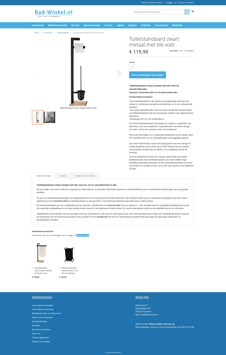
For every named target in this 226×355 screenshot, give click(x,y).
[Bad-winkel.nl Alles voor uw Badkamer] (53, 13)
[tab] (44, 176)
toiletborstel (102, 217)
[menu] (113, 25)
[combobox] (161, 12)
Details (63, 176)
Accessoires (48, 33)
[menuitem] (37, 25)
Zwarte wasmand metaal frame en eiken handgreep (70, 270)
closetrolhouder (113, 205)
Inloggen (169, 2)
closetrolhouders (60, 201)
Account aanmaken (185, 2)
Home (37, 33)
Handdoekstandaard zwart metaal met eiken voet (43, 270)
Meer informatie (44, 176)
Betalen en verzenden (85, 176)
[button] (119, 73)
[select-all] (83, 235)
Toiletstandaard (63, 33)
